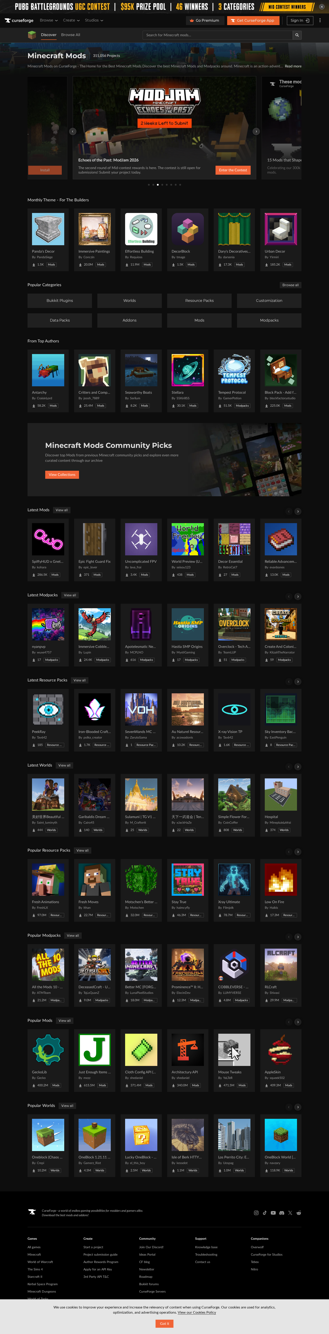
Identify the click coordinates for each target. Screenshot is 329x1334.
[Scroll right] (297, 511)
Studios (92, 20)
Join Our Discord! (151, 1247)
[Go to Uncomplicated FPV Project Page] (141, 550)
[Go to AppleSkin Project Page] (280, 1060)
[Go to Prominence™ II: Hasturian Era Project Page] (187, 975)
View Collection (221, 170)
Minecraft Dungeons (42, 1291)
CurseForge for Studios (266, 1254)
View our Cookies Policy (197, 1312)
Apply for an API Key (97, 1269)
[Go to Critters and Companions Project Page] (94, 381)
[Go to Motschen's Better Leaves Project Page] (141, 890)
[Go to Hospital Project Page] (280, 805)
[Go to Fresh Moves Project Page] (94, 890)
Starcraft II (35, 1276)
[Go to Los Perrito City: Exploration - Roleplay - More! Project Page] (234, 1145)
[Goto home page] (19, 20)
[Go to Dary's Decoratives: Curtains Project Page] (234, 239)
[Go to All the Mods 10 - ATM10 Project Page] (48, 975)
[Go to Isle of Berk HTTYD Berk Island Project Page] (187, 1145)
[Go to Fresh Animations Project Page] (48, 890)
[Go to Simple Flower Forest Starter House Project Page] (234, 805)
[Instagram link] (256, 1213)
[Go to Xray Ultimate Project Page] (234, 890)
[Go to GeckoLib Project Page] (48, 1060)
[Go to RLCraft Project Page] (280, 975)
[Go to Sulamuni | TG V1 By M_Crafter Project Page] (141, 805)
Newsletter (146, 1269)
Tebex (255, 1262)
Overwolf (257, 1247)
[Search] (297, 35)
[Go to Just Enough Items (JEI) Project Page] (94, 1060)
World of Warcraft (40, 1262)
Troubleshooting (206, 1254)
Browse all (290, 285)
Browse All (70, 35)
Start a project (93, 1247)
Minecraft (34, 1254)
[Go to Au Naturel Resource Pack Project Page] (187, 720)
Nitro (254, 1269)
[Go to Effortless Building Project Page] (141, 239)
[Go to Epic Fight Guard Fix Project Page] (94, 550)
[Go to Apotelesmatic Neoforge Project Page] (141, 635)
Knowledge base (206, 1247)
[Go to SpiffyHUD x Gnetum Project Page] (48, 550)
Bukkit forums (149, 1284)
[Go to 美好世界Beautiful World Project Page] (48, 805)
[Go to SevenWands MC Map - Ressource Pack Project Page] (141, 720)
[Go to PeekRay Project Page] (48, 720)
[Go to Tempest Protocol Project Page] (234, 381)
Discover (49, 35)
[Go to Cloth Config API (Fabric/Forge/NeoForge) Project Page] (141, 1060)
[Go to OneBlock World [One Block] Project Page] (280, 1145)
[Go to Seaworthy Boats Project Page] (141, 381)
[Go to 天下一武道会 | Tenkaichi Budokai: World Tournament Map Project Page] (187, 805)
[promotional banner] (164, 6)
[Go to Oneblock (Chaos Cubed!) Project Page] (48, 1145)
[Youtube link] (273, 1213)
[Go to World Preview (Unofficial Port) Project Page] (187, 550)
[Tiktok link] (264, 1213)
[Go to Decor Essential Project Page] (234, 550)
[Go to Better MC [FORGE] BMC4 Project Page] (141, 975)
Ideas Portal (147, 1254)
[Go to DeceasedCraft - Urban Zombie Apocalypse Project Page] (94, 975)
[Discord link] (281, 1213)
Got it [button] (164, 1323)
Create (69, 20)
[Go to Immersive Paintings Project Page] (94, 239)
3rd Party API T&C (96, 1276)
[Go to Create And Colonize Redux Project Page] (280, 635)
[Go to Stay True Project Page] (187, 890)
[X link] (290, 1213)
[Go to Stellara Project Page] (187, 381)
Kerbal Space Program (43, 1284)
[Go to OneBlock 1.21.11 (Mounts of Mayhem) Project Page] (94, 1145)
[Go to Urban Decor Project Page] (280, 239)
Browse (46, 20)
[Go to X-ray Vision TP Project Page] (234, 720)
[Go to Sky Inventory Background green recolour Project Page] (280, 720)
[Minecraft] (32, 35)
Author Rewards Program (100, 1262)
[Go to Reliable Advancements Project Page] (280, 550)
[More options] (320, 20)
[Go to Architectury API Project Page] (187, 1060)
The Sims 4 (35, 1269)
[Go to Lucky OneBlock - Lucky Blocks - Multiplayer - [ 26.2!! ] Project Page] (141, 1145)
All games (34, 1247)
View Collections (62, 475)
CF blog (144, 1262)
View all (62, 510)
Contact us (202, 1262)
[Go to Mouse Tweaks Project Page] (234, 1060)
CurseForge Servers (152, 1291)
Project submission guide (100, 1254)
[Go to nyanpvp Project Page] (48, 635)
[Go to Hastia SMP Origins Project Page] (187, 635)
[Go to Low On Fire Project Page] (280, 890)
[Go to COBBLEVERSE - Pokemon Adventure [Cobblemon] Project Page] (234, 975)
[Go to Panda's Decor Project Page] (48, 239)
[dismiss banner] (322, 6)
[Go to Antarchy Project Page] (48, 381)
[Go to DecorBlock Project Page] (187, 239)
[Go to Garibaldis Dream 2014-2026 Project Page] (94, 805)
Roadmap (145, 1276)
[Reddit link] (298, 1213)
